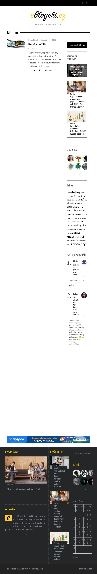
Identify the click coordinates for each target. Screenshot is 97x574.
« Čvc (75, 557)
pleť (85, 214)
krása (74, 210)
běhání (83, 192)
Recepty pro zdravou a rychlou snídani (25, 488)
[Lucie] (92, 473)
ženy (69, 244)
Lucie (33, 48)
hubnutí (79, 199)
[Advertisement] (77, 390)
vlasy (69, 229)
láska (80, 210)
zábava (77, 240)
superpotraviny (72, 225)
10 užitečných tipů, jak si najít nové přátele (76, 305)
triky (84, 225)
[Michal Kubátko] (92, 481)
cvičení (77, 196)
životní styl (78, 244)
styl (81, 222)
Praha (68, 218)
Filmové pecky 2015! (37, 44)
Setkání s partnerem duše (76, 269)
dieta (82, 196)
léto (84, 210)
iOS (85, 200)
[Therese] (86, 166)
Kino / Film (32, 40)
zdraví (79, 236)
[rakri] (86, 158)
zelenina (70, 241)
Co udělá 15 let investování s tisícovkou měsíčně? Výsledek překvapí (78, 130)
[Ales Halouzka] (78, 166)
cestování (71, 196)
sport (69, 221)
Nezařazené (42, 40)
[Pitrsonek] (71, 166)
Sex (84, 218)
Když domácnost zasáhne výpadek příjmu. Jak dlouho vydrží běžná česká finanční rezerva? (77, 101)
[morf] (78, 158)
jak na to (70, 203)
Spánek (74, 221)
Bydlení (71, 64)
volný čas (73, 229)
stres (78, 222)
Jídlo (69, 206)
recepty (77, 218)
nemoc (75, 214)
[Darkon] (84, 473)
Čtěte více (48, 70)
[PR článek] (71, 158)
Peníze (72, 94)
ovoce (80, 213)
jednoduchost (79, 203)
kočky (69, 211)
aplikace (69, 192)
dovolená (70, 200)
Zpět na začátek (85, 569)
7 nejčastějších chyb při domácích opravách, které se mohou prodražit (76, 70)
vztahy (79, 229)
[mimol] (84, 481)
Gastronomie (15, 484)
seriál (81, 218)
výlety (83, 229)
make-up (69, 214)
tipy (79, 225)
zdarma (69, 233)
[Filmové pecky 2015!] (16, 43)
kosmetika (78, 206)
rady (72, 218)
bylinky (76, 192)
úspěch (83, 241)
